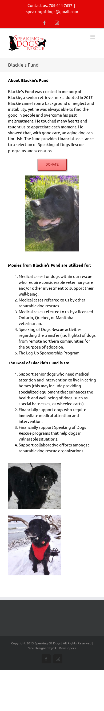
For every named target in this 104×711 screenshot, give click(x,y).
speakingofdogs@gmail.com (52, 11)
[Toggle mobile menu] (93, 37)
